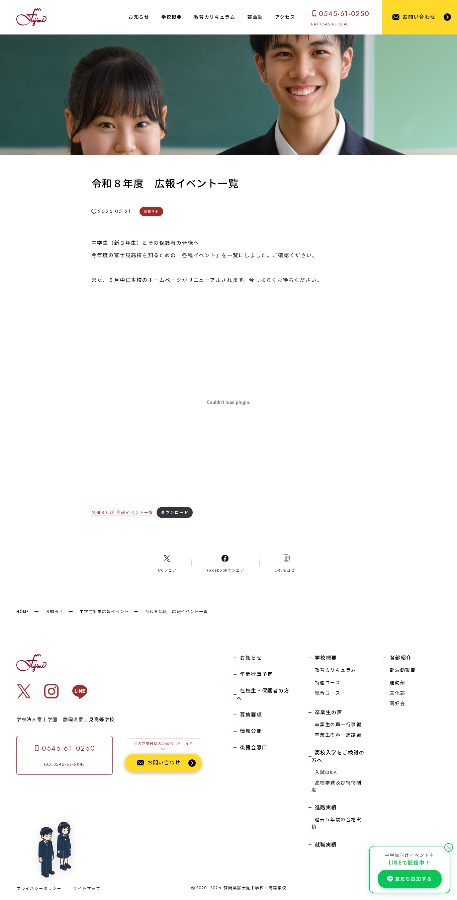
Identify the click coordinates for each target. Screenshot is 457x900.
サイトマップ (87, 888)
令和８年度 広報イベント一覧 (122, 512)
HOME (22, 611)
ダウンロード (175, 512)
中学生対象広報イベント (104, 611)
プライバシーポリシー (38, 888)
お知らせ (54, 611)
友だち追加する (413, 878)
